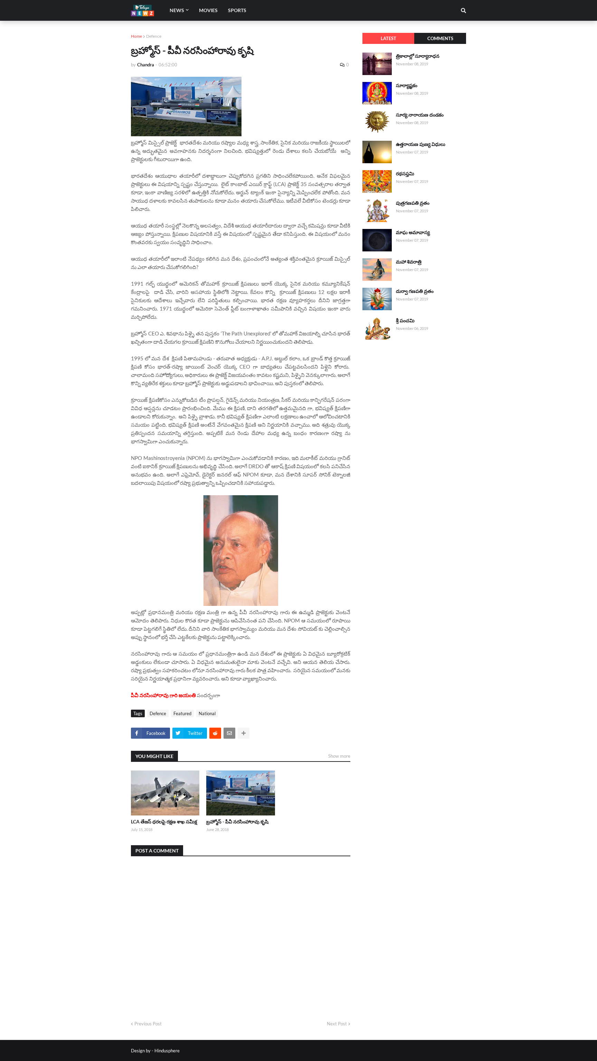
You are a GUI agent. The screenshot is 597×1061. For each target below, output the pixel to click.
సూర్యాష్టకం (406, 85)
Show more (339, 756)
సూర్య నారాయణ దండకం (420, 115)
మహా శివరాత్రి (408, 262)
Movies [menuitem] (208, 10)
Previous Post (148, 1023)
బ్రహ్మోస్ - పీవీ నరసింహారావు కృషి (237, 821)
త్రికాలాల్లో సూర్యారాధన (417, 56)
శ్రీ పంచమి (405, 320)
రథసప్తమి (405, 173)
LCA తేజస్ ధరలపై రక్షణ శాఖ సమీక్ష (164, 821)
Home (136, 36)
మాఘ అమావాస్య (413, 232)
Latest (388, 38)
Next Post (337, 1023)
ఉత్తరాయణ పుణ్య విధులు (420, 144)
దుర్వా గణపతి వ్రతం (415, 291)
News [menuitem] (177, 10)
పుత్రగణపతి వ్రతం (412, 203)
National (207, 713)
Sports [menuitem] (237, 10)
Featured (182, 713)
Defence (153, 36)
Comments (440, 38)
